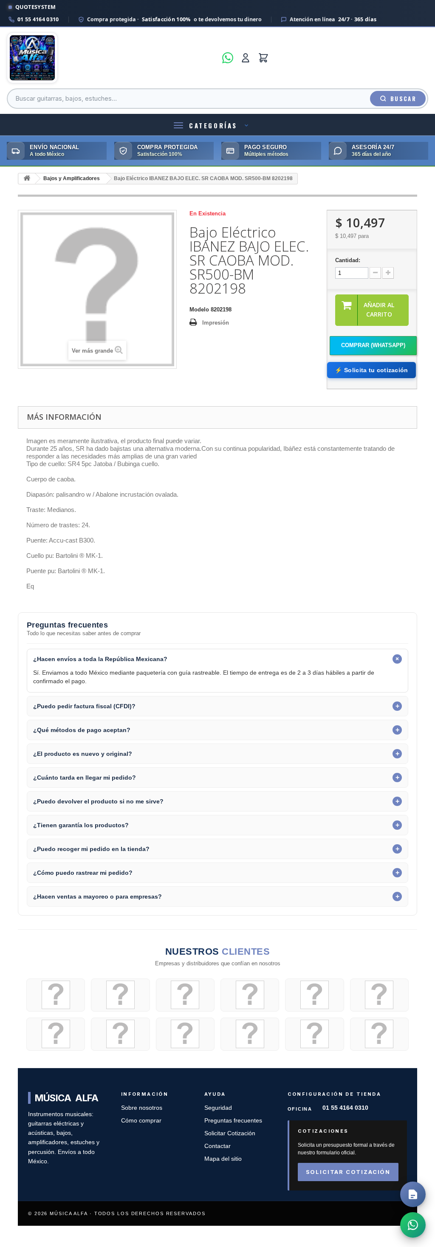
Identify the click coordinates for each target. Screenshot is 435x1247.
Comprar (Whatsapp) (373, 345)
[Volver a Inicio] (27, 178)
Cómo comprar (141, 1120)
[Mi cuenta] (245, 57)
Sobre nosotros (141, 1108)
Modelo (199, 309)
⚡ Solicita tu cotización (371, 370)
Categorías (213, 125)
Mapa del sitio (223, 1159)
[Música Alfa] (112, 57)
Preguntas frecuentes (233, 1120)
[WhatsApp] (227, 57)
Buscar (403, 98)
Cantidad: (347, 260)
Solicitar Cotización (229, 1133)
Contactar (217, 1146)
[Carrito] (263, 57)
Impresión (215, 323)
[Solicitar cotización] (413, 1194)
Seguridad (218, 1108)
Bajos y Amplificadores (71, 178)
